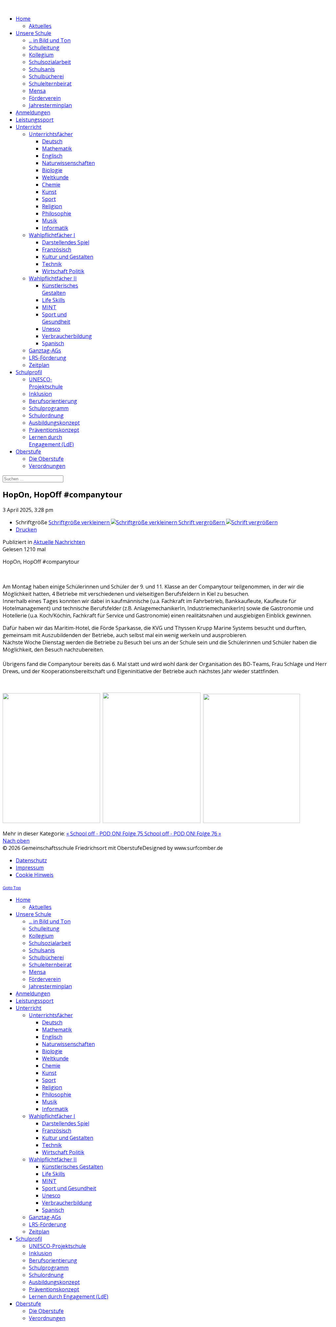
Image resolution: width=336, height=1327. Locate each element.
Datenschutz (31, 860)
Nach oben (16, 840)
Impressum (30, 867)
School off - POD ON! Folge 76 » (182, 833)
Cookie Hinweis (34, 874)
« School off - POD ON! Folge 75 (105, 833)
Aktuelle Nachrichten (59, 542)
